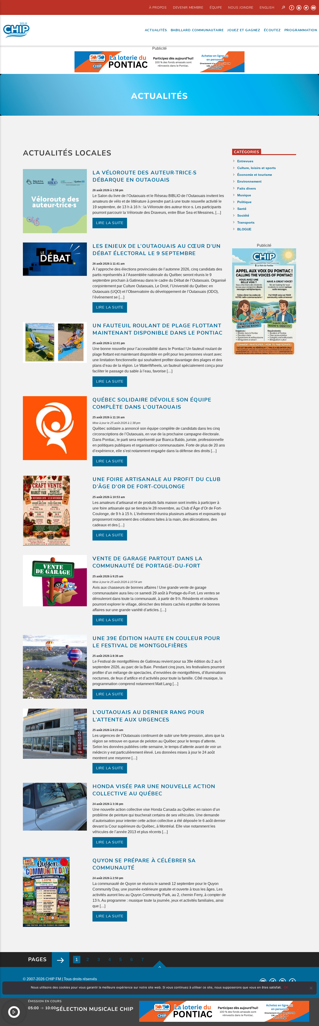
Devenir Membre (188, 7)
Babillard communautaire (197, 30)
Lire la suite (110, 222)
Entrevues (245, 161)
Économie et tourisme (254, 175)
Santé (241, 209)
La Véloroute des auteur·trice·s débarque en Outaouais (144, 176)
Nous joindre (240, 7)
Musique (244, 195)
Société (243, 215)
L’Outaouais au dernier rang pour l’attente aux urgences (148, 716)
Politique (244, 202)
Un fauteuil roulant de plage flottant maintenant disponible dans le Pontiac (157, 329)
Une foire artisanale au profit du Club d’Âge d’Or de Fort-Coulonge (156, 483)
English (267, 7)
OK (286, 987)
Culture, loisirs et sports (256, 168)
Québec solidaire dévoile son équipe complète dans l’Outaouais (151, 403)
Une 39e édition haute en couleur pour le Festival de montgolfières (156, 642)
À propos (158, 7)
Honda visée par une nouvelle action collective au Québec (153, 790)
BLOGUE (244, 229)
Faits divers (246, 188)
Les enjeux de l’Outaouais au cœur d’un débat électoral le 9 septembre (156, 250)
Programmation (300, 30)
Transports (246, 222)
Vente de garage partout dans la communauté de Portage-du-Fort (147, 562)
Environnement (249, 181)
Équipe (216, 7)
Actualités (156, 30)
